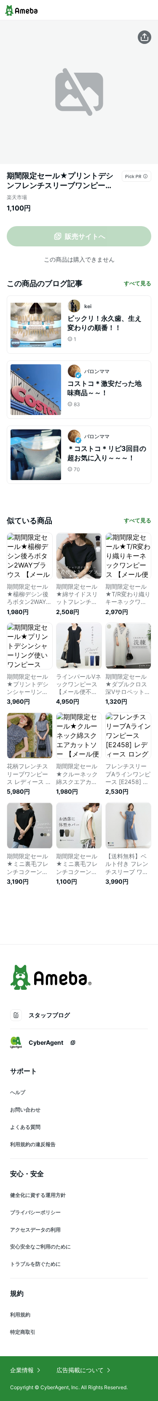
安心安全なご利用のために (40, 1246)
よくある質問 (25, 1127)
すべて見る (137, 283)
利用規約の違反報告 (33, 1144)
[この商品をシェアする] (144, 37)
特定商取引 (22, 1332)
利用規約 (20, 1314)
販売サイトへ (85, 236)
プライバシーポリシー (35, 1212)
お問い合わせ (25, 1109)
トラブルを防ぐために (35, 1264)
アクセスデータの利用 (35, 1229)
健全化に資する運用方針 (38, 1195)
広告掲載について (80, 1370)
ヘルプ (17, 1092)
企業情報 (22, 1370)
